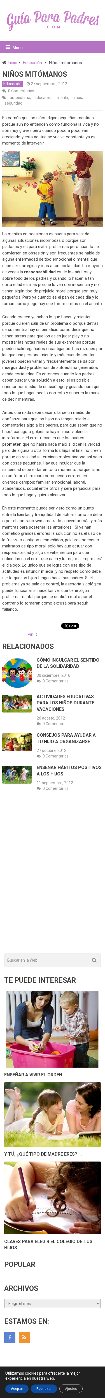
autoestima (20, 97)
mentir (62, 97)
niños (77, 97)
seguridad (13, 103)
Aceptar (17, 1389)
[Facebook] (9, 1337)
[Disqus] (52, 878)
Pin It (32, 634)
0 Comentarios (21, 91)
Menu (18, 47)
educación (43, 97)
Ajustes (71, 1389)
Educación (12, 84)
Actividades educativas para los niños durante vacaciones (65, 703)
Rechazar (44, 1389)
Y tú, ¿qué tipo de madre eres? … (43, 1154)
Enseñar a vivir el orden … (35, 1074)
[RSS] (24, 1337)
